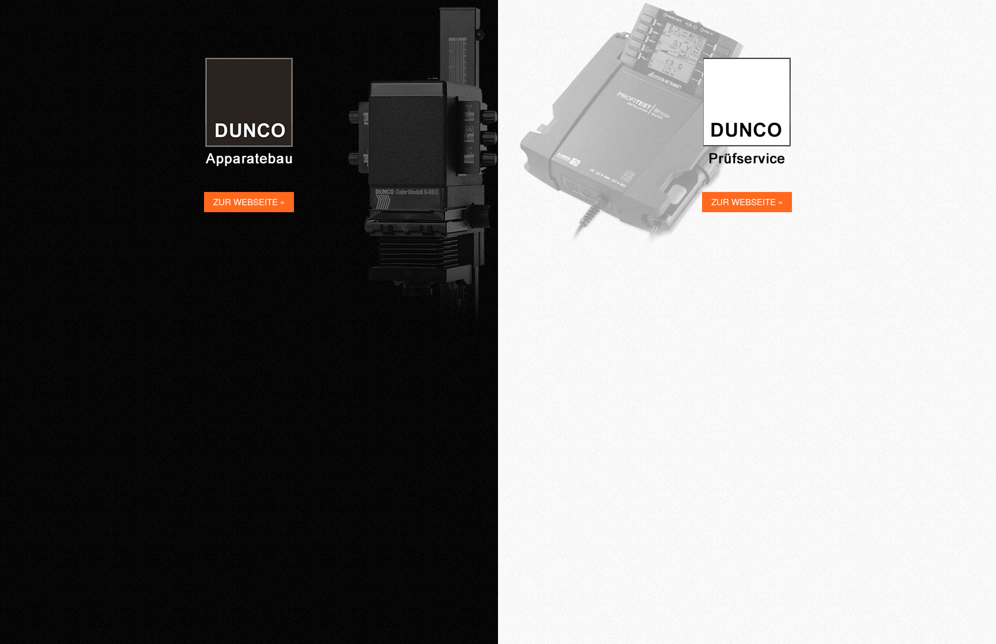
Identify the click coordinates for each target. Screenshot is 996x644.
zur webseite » (249, 201)
